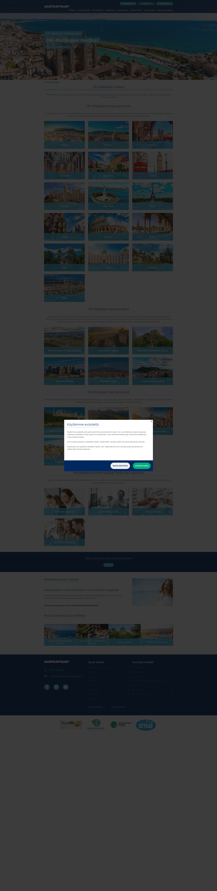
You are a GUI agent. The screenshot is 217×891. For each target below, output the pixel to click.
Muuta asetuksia (120, 466)
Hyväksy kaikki (141, 466)
